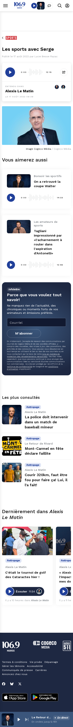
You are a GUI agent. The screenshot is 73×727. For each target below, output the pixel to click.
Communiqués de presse (17, 670)
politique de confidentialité (19, 366)
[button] (19, 719)
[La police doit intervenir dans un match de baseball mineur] (11, 414)
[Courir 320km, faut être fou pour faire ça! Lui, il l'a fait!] (11, 472)
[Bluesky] (11, 684)
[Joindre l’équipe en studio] (49, 6)
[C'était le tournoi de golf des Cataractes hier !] (27, 541)
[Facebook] (3, 684)
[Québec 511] (67, 650)
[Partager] (64, 72)
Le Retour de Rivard (42, 717)
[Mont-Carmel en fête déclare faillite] (11, 446)
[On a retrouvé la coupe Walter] (19, 181)
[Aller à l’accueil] (19, 7)
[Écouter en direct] (34, 5)
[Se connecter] (67, 5)
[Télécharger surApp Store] (15, 697)
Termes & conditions (14, 662)
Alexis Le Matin (19, 91)
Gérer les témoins (13, 666)
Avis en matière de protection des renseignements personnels (33, 355)
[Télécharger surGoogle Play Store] (44, 697)
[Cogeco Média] (44, 647)
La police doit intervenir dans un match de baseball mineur (46, 422)
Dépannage (51, 662)
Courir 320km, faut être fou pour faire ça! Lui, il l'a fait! (46, 480)
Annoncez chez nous (14, 674)
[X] (19, 684)
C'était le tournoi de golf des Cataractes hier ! (25, 575)
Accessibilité (35, 666)
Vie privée (36, 662)
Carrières (41, 670)
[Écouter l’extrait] (10, 72)
